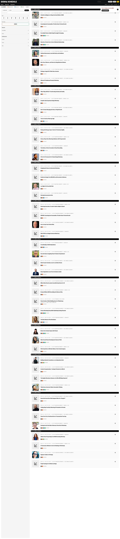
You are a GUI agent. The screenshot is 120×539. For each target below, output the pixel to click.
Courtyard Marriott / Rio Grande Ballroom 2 (64, 69)
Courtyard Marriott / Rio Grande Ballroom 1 (64, 78)
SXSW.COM (110, 1)
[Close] (117, 9)
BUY (117, 1)
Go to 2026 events (105, 10)
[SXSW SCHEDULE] (9, 1)
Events (2, 4)
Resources (12, 4)
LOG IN (114, 1)
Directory (7, 4)
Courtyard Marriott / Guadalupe (61, 51)
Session (15, 24)
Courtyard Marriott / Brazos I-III (62, 60)
